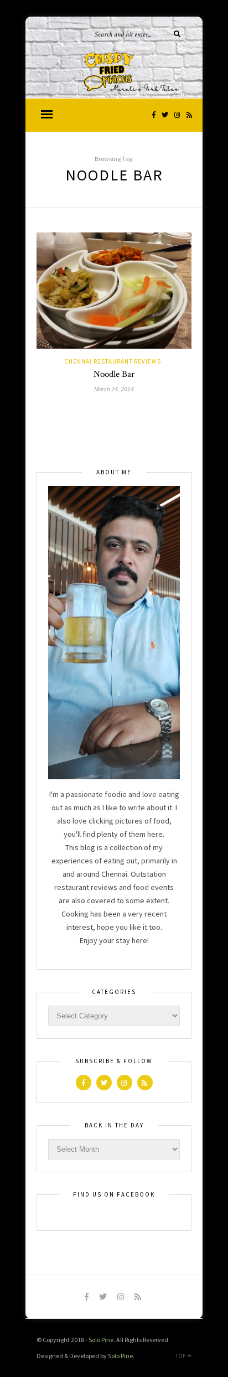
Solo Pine (101, 1339)
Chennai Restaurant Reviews (112, 361)
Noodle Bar (114, 374)
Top (181, 1355)
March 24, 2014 (114, 389)
